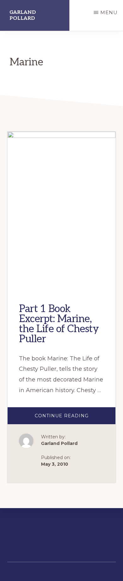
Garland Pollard (22, 15)
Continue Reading (74, 418)
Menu (109, 12)
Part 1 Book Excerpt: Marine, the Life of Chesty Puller (59, 324)
